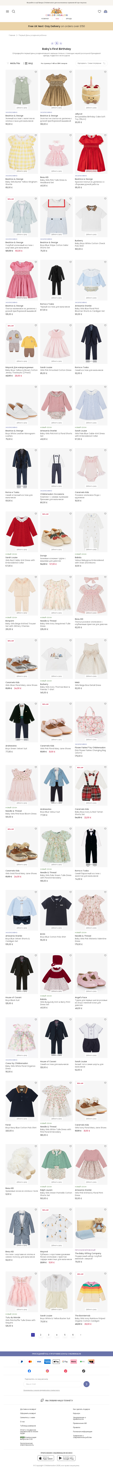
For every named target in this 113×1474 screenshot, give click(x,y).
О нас (22, 1421)
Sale (57, 19)
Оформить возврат (28, 1413)
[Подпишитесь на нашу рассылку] (87, 1384)
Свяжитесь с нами (27, 1417)
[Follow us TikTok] (83, 1372)
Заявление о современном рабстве (82, 1437)
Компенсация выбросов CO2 (28, 1438)
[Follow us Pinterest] (65, 1372)
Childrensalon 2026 (52, 1465)
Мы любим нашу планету (59, 1400)
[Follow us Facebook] (29, 1372)
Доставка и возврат (28, 1409)
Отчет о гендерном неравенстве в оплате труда (29, 1431)
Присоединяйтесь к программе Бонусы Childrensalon (56, 1354)
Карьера (76, 1413)
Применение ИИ (80, 1423)
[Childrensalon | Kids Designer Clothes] (56, 10)
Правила (76, 1427)
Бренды (69, 19)
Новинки (45, 19)
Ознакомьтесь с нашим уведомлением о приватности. (41, 1390)
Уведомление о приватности (79, 1418)
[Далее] (80, 1334)
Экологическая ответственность (27, 1444)
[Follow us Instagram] (47, 1372)
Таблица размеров (28, 1426)
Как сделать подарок (81, 1409)
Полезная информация (82, 1431)
